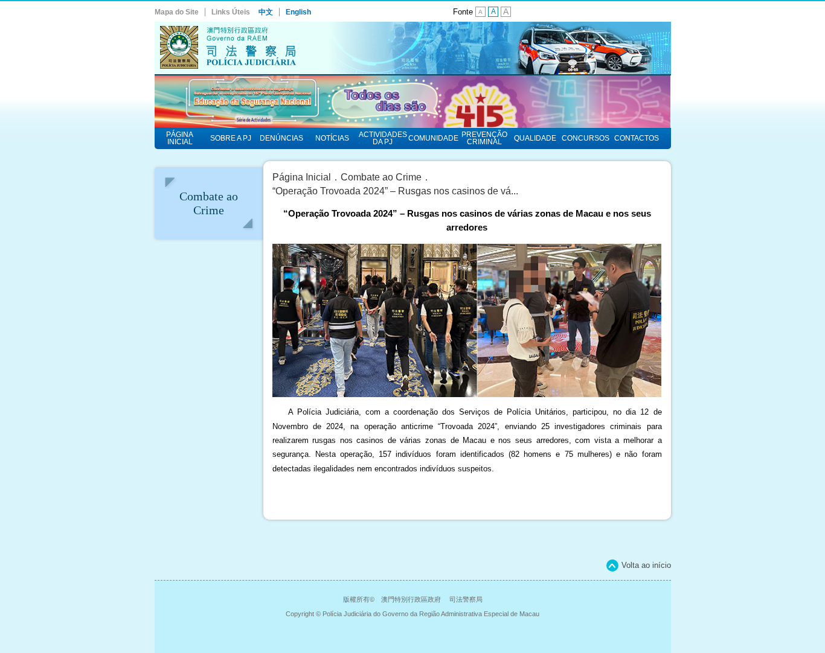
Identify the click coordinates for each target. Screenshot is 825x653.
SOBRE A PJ (230, 138)
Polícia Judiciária (413, 48)
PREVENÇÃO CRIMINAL (484, 138)
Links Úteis (230, 12)
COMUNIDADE (433, 138)
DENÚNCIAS (281, 138)
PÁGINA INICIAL (179, 138)
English (298, 12)
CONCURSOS (585, 138)
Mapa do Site (177, 12)
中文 (265, 12)
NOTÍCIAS (332, 138)
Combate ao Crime (381, 177)
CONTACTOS (636, 138)
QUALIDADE (535, 138)
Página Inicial (301, 177)
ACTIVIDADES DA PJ (383, 138)
